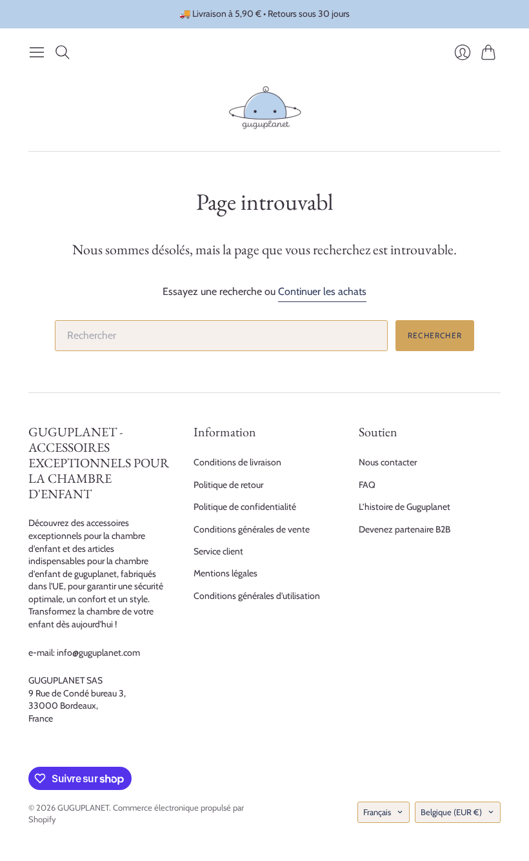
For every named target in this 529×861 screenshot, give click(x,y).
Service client (218, 551)
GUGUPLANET (83, 807)
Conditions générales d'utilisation (257, 596)
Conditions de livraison (237, 462)
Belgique (451, 812)
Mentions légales (225, 573)
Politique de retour (228, 485)
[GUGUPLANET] (265, 107)
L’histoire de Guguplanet (404, 506)
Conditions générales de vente (252, 529)
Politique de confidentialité (245, 506)
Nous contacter (388, 462)
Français (377, 812)
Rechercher (435, 335)
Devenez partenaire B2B (404, 529)
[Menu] (36, 52)
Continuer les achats (322, 291)
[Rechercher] (62, 52)
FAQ (367, 485)
